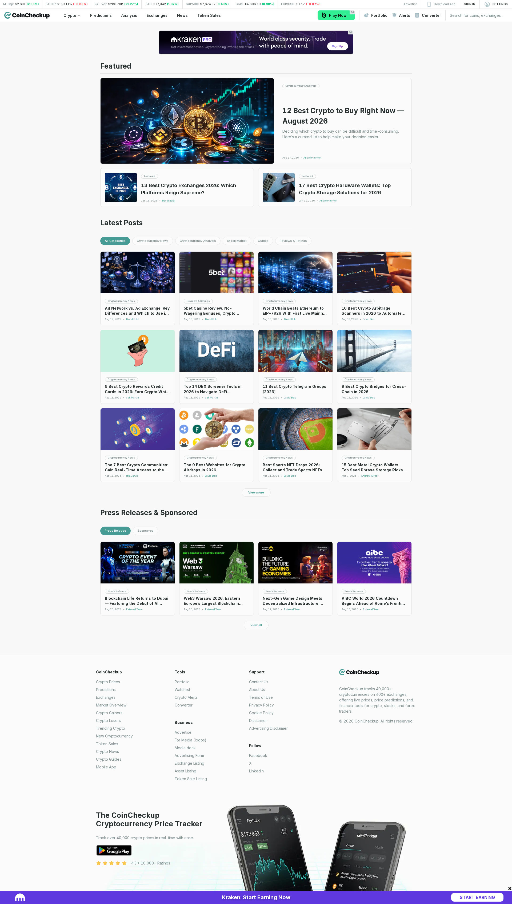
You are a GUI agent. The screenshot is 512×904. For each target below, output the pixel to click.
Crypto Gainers (109, 712)
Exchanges (105, 697)
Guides (263, 241)
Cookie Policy (261, 712)
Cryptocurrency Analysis (198, 241)
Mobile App (106, 767)
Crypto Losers (108, 720)
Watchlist (182, 689)
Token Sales (107, 743)
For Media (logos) (190, 740)
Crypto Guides (108, 759)
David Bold (168, 200)
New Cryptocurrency (114, 736)
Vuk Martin (132, 397)
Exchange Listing (189, 763)
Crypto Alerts (186, 697)
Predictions (106, 689)
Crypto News (107, 751)
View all (256, 625)
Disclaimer (258, 720)
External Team (134, 609)
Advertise (183, 732)
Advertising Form (189, 755)
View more (256, 492)
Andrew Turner (312, 157)
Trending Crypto (110, 728)
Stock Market (237, 241)
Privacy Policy (261, 705)
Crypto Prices (108, 682)
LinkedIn (256, 771)
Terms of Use (261, 697)
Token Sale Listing (191, 778)
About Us (257, 689)
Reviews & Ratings (293, 241)
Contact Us (258, 682)
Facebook (258, 755)
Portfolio (182, 682)
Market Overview (111, 705)
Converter (184, 705)
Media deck (185, 747)
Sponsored (145, 530)
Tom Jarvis (132, 476)
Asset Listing (185, 771)
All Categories (115, 241)
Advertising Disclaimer (268, 728)
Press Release (115, 530)
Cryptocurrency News (153, 241)
